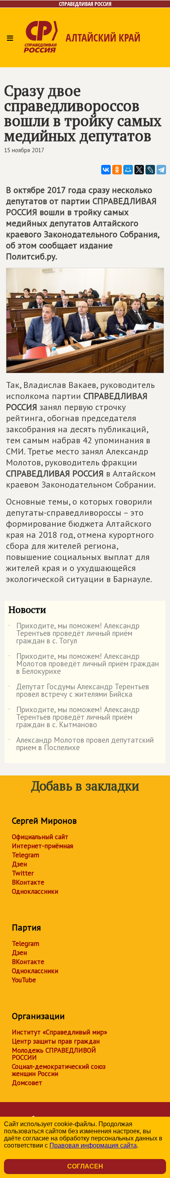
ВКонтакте (28, 882)
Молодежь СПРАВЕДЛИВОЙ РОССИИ (54, 1054)
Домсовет (27, 1082)
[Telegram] (161, 169)
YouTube (24, 979)
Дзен (19, 864)
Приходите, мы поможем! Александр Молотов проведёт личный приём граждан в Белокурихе (83, 664)
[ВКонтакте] (106, 169)
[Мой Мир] (128, 169)
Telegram (25, 854)
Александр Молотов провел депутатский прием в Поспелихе (81, 744)
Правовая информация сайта (93, 1145)
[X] (139, 169)
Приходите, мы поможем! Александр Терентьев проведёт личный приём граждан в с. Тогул (74, 633)
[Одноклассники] (117, 169)
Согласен (85, 1166)
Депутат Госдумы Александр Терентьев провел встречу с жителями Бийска (78, 691)
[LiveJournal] (150, 169)
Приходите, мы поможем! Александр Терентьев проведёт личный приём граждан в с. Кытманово (74, 717)
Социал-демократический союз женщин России (59, 1070)
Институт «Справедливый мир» (59, 1032)
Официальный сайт (40, 836)
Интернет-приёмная (42, 845)
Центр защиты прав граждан (56, 1041)
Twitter (23, 873)
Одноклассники (35, 891)
